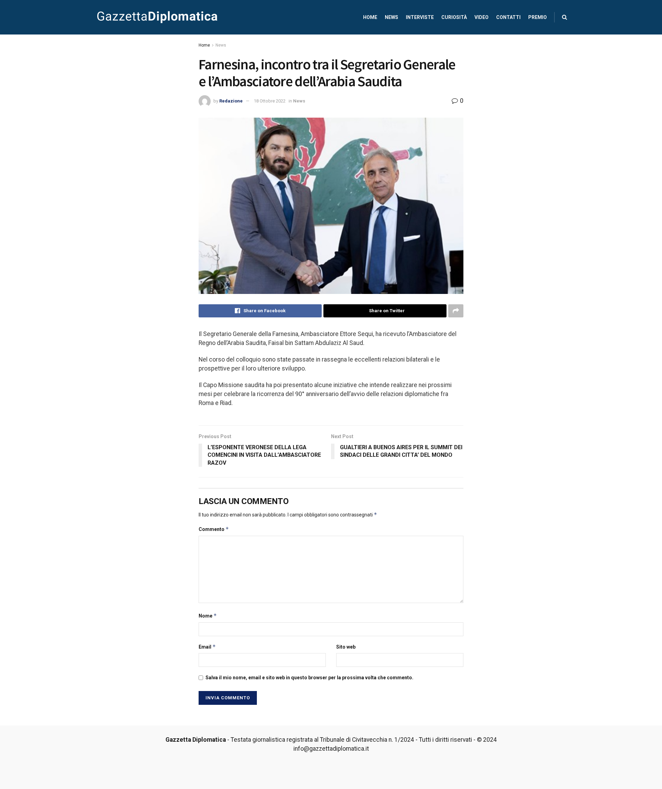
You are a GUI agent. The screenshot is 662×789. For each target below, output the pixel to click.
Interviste (420, 17)
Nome (208, 615)
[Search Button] (564, 17)
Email (207, 646)
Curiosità (454, 17)
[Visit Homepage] (157, 17)
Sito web (345, 647)
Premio (537, 17)
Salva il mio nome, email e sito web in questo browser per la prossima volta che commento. (309, 677)
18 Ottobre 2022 (269, 100)
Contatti (508, 17)
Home (370, 17)
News (391, 17)
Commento (214, 529)
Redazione (231, 100)
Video (481, 17)
